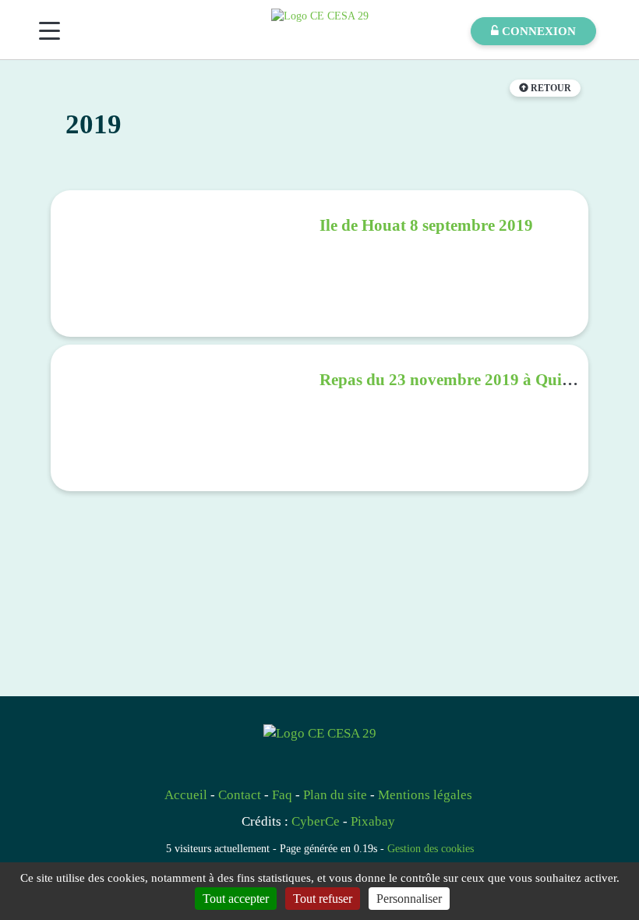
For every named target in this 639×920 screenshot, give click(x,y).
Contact (239, 794)
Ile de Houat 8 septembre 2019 (426, 225)
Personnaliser (409, 898)
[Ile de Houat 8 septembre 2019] (185, 263)
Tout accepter (236, 898)
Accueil (185, 794)
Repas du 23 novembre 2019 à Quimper (459, 379)
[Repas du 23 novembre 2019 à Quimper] (185, 418)
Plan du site (335, 794)
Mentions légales (425, 794)
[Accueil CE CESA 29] (320, 15)
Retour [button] (549, 88)
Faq (282, 794)
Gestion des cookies (430, 848)
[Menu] (49, 31)
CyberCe (315, 821)
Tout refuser (322, 898)
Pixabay (373, 821)
